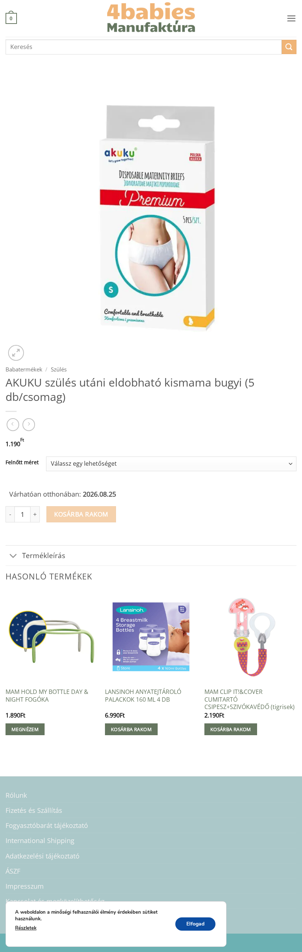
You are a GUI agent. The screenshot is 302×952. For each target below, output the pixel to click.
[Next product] (13, 424)
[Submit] (289, 47)
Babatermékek (24, 369)
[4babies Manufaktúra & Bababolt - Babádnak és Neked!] (151, 18)
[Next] (296, 670)
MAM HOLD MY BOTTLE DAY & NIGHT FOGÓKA (47, 695)
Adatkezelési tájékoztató (43, 855)
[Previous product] (28, 424)
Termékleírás (43, 555)
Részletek (25, 928)
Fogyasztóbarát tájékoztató (47, 825)
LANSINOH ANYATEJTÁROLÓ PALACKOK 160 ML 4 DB (143, 695)
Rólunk (16, 795)
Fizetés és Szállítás (34, 810)
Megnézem (25, 729)
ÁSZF (13, 871)
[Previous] (5, 670)
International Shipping (40, 840)
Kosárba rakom (81, 514)
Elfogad (195, 923)
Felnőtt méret (22, 462)
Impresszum (25, 886)
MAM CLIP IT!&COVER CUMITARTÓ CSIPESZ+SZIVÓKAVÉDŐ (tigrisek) (249, 699)
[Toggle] (13, 556)
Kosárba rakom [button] (131, 729)
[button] (11, 18)
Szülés (59, 369)
